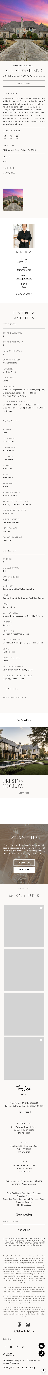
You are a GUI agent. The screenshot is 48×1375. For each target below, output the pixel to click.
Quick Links (8, 1339)
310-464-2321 (24, 1133)
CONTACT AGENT (24, 294)
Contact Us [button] (24, 862)
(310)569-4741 (24, 270)
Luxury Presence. (11, 1363)
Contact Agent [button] (24, 83)
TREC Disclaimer (24, 1205)
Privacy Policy (37, 1245)
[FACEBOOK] (5, 1347)
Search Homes (24, 870)
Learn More (24, 793)
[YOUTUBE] (11, 1347)
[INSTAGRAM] (17, 1347)
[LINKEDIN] (23, 1347)
